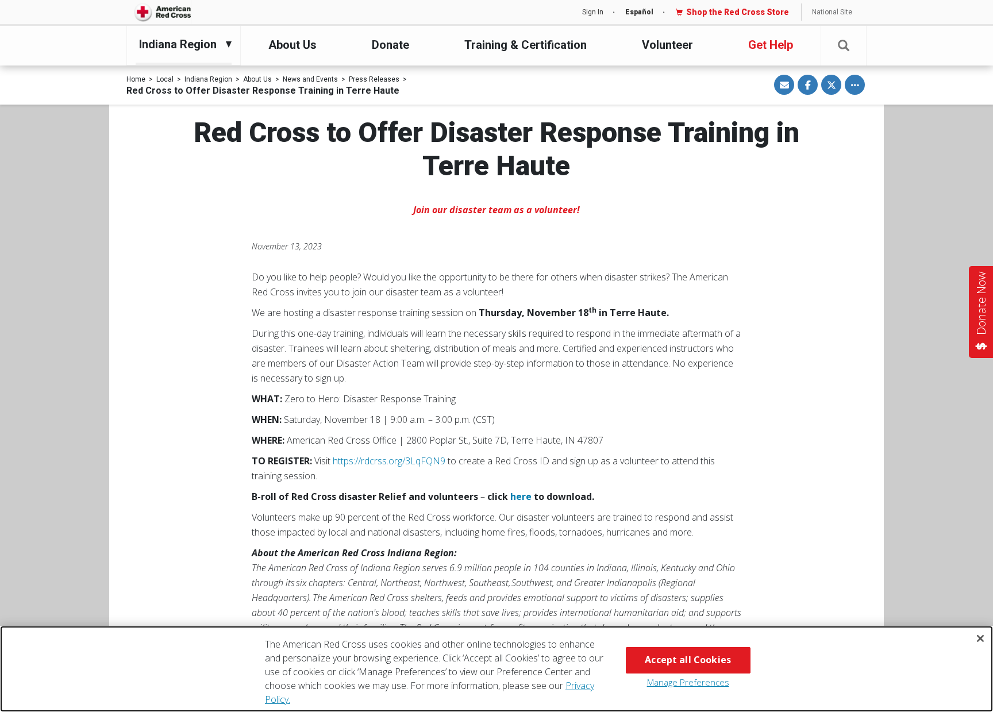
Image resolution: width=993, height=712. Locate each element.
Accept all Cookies (688, 659)
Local (165, 79)
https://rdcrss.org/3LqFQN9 (389, 461)
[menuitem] (181, 44)
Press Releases (374, 79)
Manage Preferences (688, 682)
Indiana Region (208, 79)
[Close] (980, 638)
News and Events (310, 79)
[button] (844, 46)
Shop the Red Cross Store (737, 12)
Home (135, 79)
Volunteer (667, 45)
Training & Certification (525, 45)
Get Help (770, 45)
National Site (832, 12)
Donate (390, 45)
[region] (496, 669)
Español (639, 12)
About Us (292, 45)
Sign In (592, 12)
